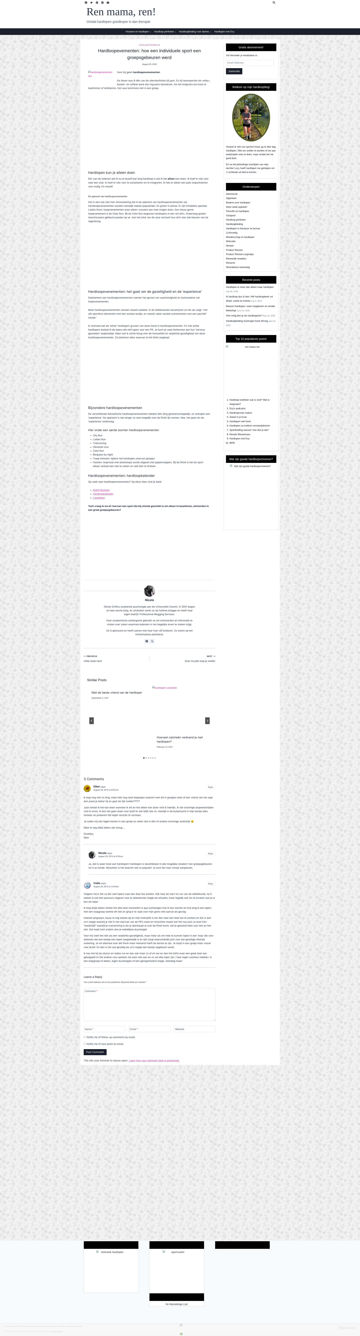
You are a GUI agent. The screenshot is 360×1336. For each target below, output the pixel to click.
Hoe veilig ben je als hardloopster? (244, 315)
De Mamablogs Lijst (177, 1304)
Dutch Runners (101, 490)
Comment (91, 991)
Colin (97, 883)
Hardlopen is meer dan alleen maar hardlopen (250, 287)
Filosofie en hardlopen (237, 211)
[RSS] (102, 2)
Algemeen (231, 198)
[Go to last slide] (91, 720)
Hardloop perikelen (149, 45)
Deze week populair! (236, 207)
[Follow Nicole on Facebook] (146, 641)
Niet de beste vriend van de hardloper (117, 692)
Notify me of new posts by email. (105, 1044)
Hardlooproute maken (241, 412)
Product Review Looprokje (240, 254)
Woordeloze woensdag (238, 267)
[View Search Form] (273, 2)
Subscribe (234, 71)
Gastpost (231, 215)
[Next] (207, 720)
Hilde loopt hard (93, 659)
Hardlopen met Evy (224, 31)
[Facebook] (86, 2)
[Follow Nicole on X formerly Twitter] (152, 641)
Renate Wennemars (240, 434)
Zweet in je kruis (238, 417)
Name (89, 1029)
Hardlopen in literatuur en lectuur (243, 228)
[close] (181, 1325)
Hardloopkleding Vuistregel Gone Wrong (247, 321)
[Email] (108, 2)
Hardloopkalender (103, 493)
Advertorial (231, 194)
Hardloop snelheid (239, 400)
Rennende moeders (236, 258)
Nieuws (230, 245)
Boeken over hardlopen (238, 202)
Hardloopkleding (234, 224)
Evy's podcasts (238, 408)
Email (134, 1029)
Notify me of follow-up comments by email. (111, 1037)
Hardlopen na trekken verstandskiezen (250, 425)
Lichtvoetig (231, 232)
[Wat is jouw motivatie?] (111, 1271)
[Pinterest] (97, 2)
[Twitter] (91, 2)
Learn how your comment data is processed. (154, 1060)
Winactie (230, 263)
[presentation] (182, 708)
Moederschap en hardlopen (240, 237)
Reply (210, 787)
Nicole (149, 600)
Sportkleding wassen (240, 430)
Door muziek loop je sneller (200, 659)
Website (179, 1029)
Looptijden (99, 497)
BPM (232, 443)
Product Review (234, 250)
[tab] (144, 758)
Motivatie (231, 241)
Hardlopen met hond (240, 421)
